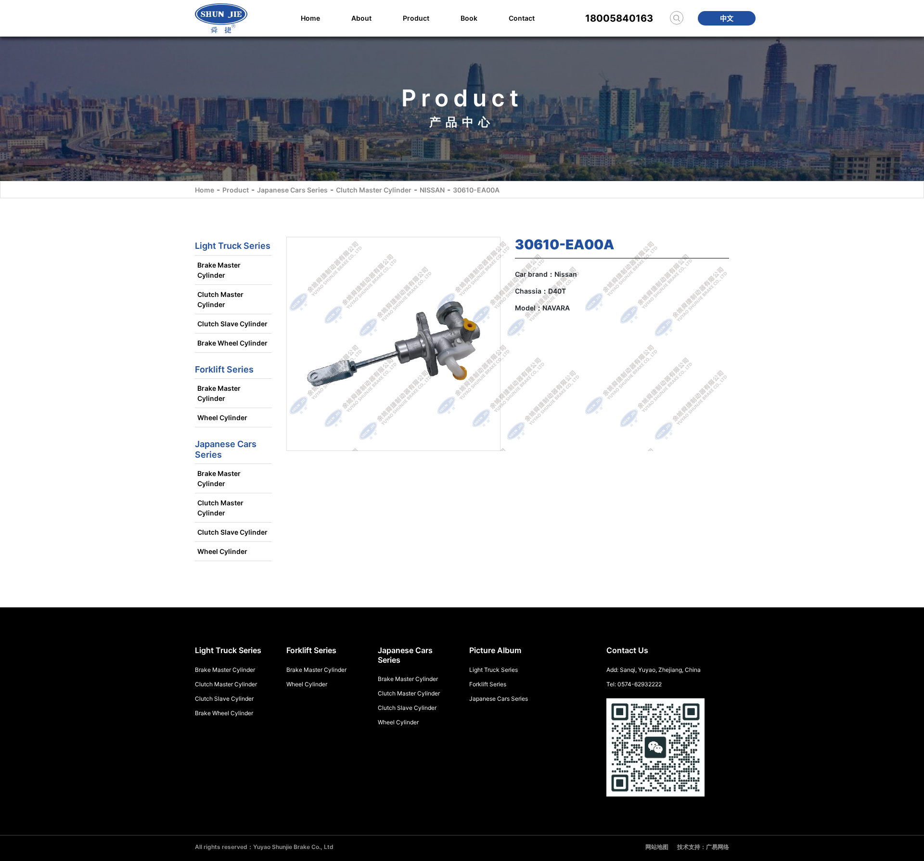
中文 (726, 18)
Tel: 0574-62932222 (634, 684)
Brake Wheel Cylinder (232, 343)
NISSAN (432, 190)
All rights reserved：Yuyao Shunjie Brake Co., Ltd (264, 846)
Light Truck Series (493, 669)
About (361, 18)
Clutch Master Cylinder (373, 190)
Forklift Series (487, 684)
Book (469, 18)
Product (416, 18)
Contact (522, 18)
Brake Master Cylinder (219, 270)
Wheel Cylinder (222, 417)
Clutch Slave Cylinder (232, 324)
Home (310, 18)
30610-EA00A (476, 190)
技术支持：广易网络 (703, 846)
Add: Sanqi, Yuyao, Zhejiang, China (653, 669)
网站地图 (656, 846)
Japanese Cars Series (292, 190)
